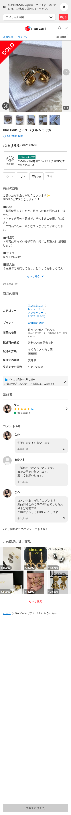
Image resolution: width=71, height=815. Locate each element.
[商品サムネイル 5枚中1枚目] (8, 120)
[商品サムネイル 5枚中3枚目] (31, 120)
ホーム (7, 613)
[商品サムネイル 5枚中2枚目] (20, 120)
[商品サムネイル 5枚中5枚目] (55, 120)
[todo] (66, 28)
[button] (59, 28)
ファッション (35, 305)
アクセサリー (35, 312)
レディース (34, 309)
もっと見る (35, 601)
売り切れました (35, 808)
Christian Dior (36, 322)
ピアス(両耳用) (36, 316)
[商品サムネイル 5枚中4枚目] (43, 120)
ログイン (22, 37)
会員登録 (8, 37)
